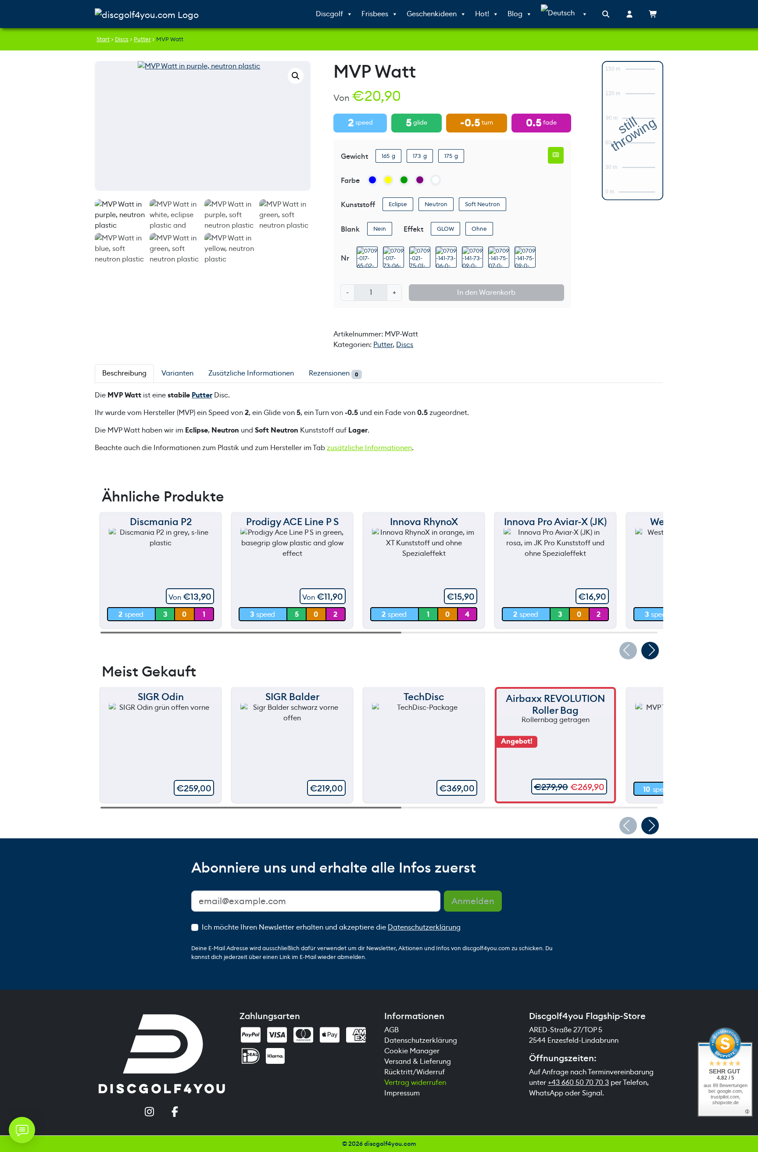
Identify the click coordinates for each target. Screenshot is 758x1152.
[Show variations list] (556, 155)
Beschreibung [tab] (124, 373)
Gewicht (354, 156)
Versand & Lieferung (417, 1061)
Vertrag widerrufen (415, 1082)
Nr (345, 258)
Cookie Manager (412, 1050)
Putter (142, 39)
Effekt (413, 229)
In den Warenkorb (486, 292)
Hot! (482, 13)
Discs (122, 39)
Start (103, 39)
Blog (515, 13)
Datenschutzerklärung (424, 927)
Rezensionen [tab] (333, 373)
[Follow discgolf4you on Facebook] (174, 1112)
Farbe (350, 180)
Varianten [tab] (177, 373)
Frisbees (374, 13)
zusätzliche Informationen (369, 447)
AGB (391, 1029)
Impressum (402, 1093)
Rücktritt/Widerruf (414, 1072)
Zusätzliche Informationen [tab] (251, 373)
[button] (296, 76)
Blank (350, 229)
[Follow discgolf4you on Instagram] (149, 1112)
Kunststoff (358, 204)
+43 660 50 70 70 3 (578, 1082)
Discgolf (329, 13)
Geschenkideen (432, 13)
